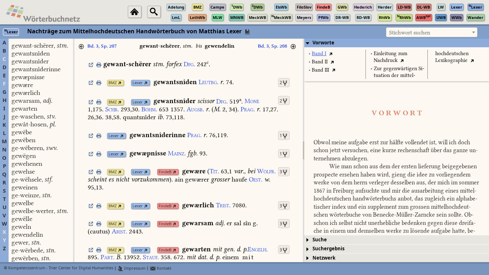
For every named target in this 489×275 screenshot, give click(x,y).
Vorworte (323, 42)
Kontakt (163, 268)
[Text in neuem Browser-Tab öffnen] (331, 53)
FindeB (165, 172)
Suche (320, 239)
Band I (319, 53)
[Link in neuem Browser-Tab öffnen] (120, 83)
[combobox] (432, 32)
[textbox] (431, 33)
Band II (320, 62)
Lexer (137, 83)
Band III (320, 70)
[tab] (396, 43)
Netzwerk (324, 258)
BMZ (112, 83)
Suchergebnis (328, 248)
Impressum (134, 268)
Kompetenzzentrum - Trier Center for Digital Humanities (60, 268)
